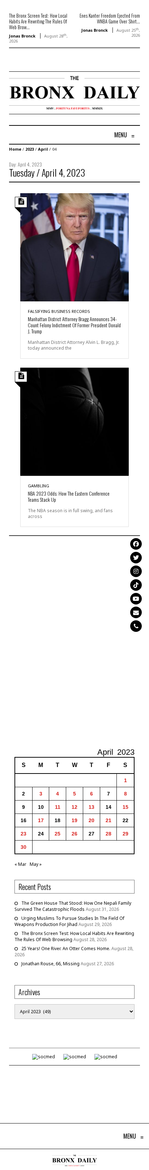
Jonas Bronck (22, 36)
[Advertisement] (74, 642)
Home (15, 149)
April (43, 149)
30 (23, 847)
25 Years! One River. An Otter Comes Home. (65, 948)
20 (91, 820)
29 (125, 834)
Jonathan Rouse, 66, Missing (50, 964)
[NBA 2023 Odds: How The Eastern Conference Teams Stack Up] (74, 421)
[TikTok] (136, 585)
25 (57, 834)
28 (108, 834)
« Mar (20, 864)
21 (108, 820)
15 (125, 807)
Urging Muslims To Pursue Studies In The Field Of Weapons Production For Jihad (69, 921)
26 (74, 834)
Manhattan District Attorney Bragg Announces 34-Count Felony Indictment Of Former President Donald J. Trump (74, 325)
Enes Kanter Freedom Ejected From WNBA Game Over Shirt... (110, 18)
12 (74, 807)
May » (36, 864)
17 (41, 820)
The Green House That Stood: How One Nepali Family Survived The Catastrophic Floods (72, 906)
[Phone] (136, 626)
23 (23, 834)
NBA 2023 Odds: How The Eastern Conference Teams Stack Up (69, 496)
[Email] (136, 612)
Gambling (38, 485)
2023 (29, 149)
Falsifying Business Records (59, 311)
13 (91, 807)
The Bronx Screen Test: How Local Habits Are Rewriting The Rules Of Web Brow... (38, 21)
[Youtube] (136, 598)
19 (74, 820)
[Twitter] (136, 557)
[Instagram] (136, 571)
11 (57, 807)
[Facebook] (136, 544)
